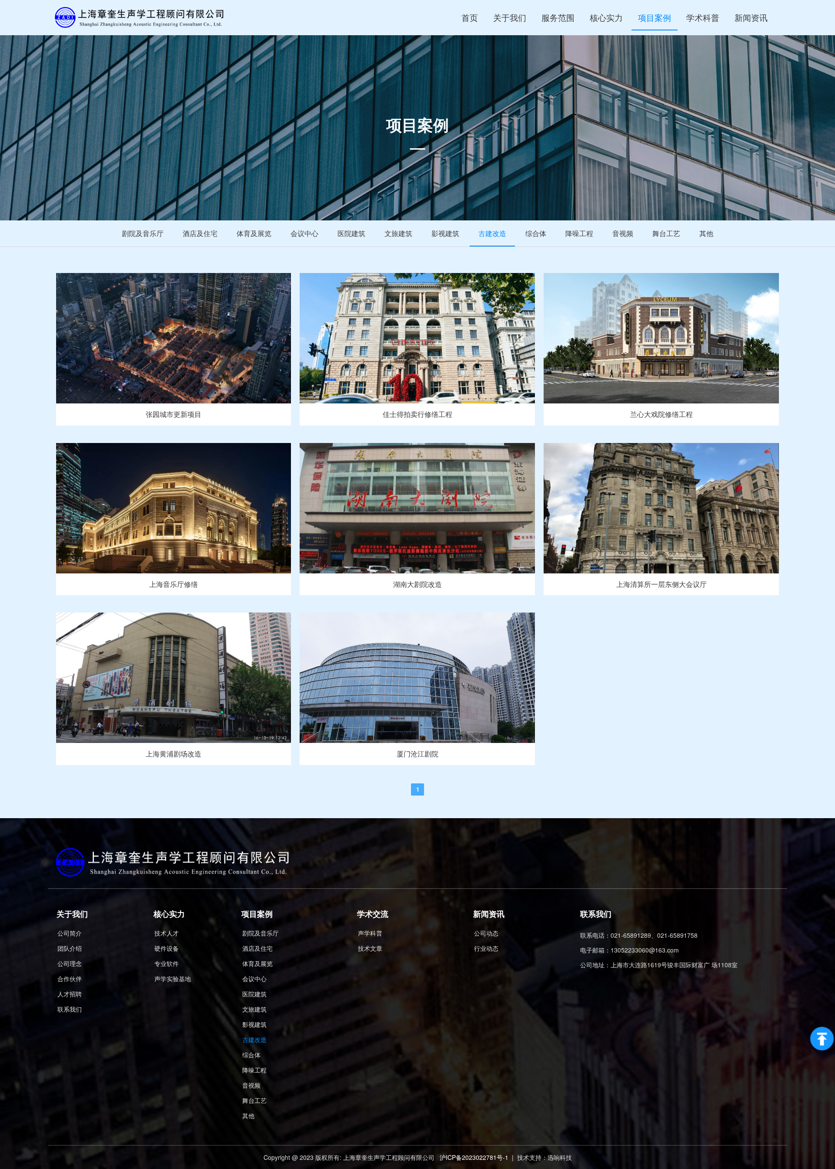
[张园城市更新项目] (173, 401)
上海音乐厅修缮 (173, 584)
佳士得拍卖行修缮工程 (417, 414)
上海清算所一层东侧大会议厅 (661, 584)
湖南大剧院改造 (417, 584)
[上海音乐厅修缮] (173, 571)
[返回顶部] (822, 1038)
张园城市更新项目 (173, 414)
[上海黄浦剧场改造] (173, 740)
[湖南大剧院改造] (417, 571)
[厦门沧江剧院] (417, 740)
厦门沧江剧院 (417, 754)
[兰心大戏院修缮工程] (661, 401)
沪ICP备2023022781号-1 (474, 1157)
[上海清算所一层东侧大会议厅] (661, 571)
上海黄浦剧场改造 (173, 754)
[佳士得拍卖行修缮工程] (417, 401)
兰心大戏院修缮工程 (661, 414)
